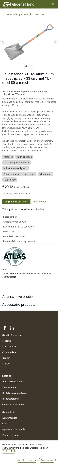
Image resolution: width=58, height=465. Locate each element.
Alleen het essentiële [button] (27, 460)
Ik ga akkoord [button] (47, 460)
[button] (3, 41)
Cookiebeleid (8, 451)
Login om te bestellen (16, 201)
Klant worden (39, 201)
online (41, 209)
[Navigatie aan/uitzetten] (53, 4)
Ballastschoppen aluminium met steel (25, 14)
